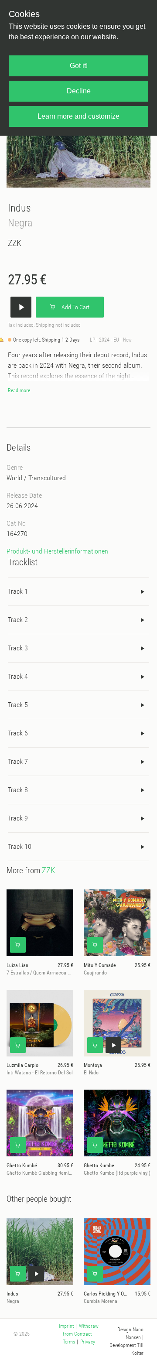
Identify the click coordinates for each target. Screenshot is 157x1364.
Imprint (66, 1326)
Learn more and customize (78, 116)
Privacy (87, 1342)
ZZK (14, 243)
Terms (69, 1342)
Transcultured (47, 478)
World (14, 478)
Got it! (79, 65)
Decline (79, 91)
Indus (19, 208)
